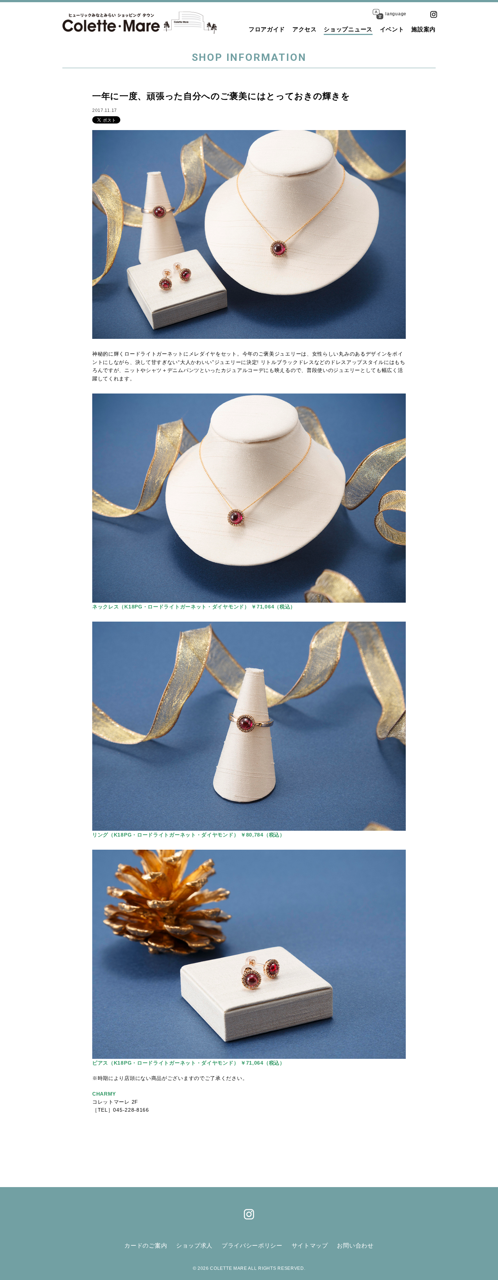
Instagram (433, 14)
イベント (392, 29)
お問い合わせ (355, 1245)
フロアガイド (267, 29)
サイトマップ (310, 1245)
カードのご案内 (145, 1245)
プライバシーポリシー (252, 1245)
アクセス (304, 29)
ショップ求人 (194, 1245)
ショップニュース (348, 29)
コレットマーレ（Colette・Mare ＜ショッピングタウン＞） (111, 22)
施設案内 (423, 29)
